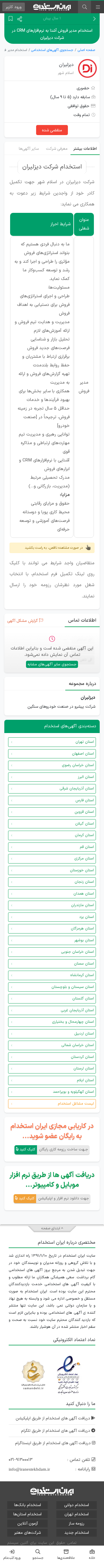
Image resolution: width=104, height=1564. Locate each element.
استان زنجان (84, 882)
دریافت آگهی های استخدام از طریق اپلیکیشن (53, 1418)
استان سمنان (84, 964)
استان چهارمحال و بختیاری (73, 1022)
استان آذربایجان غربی (77, 1010)
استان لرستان (83, 1068)
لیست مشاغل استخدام (76, 1104)
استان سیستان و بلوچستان (72, 987)
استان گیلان (84, 824)
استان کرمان (84, 835)
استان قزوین (84, 812)
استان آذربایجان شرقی (77, 789)
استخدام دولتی (76, 1505)
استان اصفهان (83, 754)
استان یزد (86, 917)
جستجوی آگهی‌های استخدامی (52, 50)
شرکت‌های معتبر (27, 1533)
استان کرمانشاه (82, 975)
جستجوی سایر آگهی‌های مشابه (52, 664)
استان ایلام (85, 1080)
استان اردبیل (84, 1034)
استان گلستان (83, 998)
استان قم (87, 847)
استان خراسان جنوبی (77, 952)
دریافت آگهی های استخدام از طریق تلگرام (56, 1431)
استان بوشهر (84, 940)
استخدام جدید (76, 1533)
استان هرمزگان (82, 928)
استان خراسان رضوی (78, 765)
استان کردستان (82, 1057)
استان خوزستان (82, 870)
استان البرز (86, 777)
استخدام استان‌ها (27, 1514)
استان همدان (83, 894)
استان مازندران (82, 905)
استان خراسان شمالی (77, 1045)
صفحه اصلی (86, 50)
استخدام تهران (76, 1514)
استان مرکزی (84, 858)
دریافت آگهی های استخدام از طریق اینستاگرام (53, 1443)
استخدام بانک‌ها (27, 1505)
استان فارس (84, 800)
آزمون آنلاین (27, 1524)
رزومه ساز (76, 1524)
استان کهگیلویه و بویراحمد (73, 1092)
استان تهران (84, 742)
